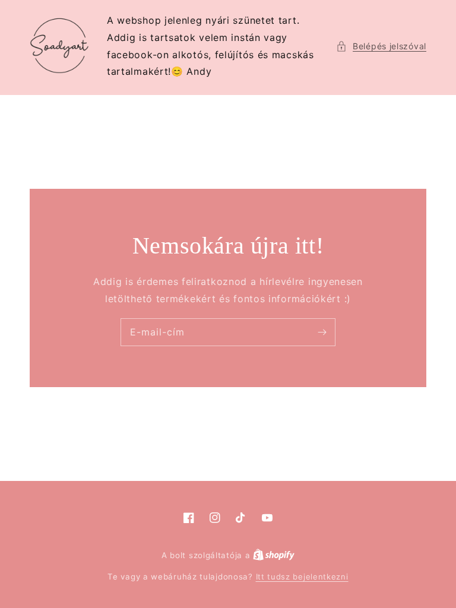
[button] (381, 46)
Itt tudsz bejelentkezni (302, 576)
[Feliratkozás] (322, 332)
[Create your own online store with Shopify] (273, 555)
